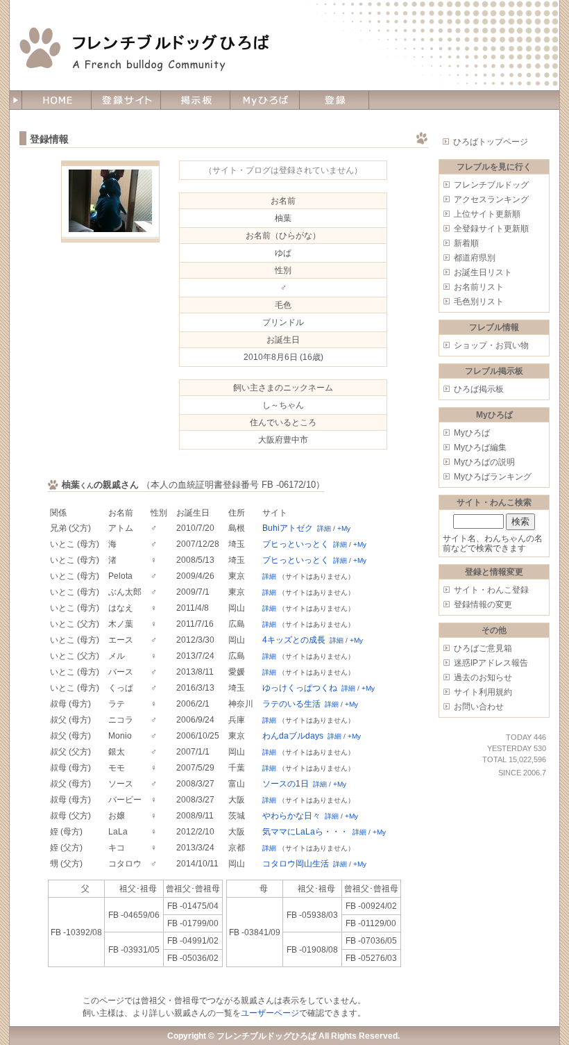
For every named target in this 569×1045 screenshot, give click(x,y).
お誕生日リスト (483, 272)
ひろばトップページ (490, 142)
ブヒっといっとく (295, 544)
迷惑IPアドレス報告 (491, 663)
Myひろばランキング (493, 477)
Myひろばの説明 (484, 462)
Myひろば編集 (480, 447)
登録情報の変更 (483, 604)
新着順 (466, 243)
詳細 (324, 528)
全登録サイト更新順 (491, 228)
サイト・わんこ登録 (491, 590)
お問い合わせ (479, 706)
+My (343, 528)
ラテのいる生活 (291, 704)
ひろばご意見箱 (483, 648)
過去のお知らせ (483, 677)
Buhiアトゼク (287, 528)
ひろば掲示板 (479, 389)
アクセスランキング (491, 199)
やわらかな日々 (291, 816)
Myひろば (472, 433)
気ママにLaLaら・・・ (305, 832)
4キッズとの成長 (293, 640)
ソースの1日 (285, 784)
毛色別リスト (479, 301)
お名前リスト (479, 287)
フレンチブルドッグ (491, 185)
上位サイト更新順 (487, 214)
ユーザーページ (270, 1013)
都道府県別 (474, 258)
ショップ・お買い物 (491, 345)
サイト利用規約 (483, 692)
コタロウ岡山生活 (295, 864)
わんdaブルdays (292, 736)
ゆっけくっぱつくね (299, 688)
